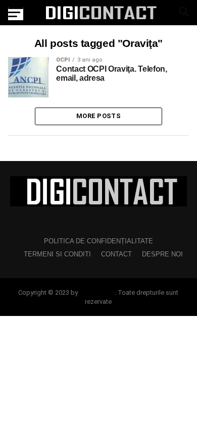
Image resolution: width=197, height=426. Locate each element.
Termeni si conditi (57, 254)
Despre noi (162, 254)
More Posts (98, 116)
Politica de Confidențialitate (98, 241)
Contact (116, 254)
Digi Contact (97, 292)
